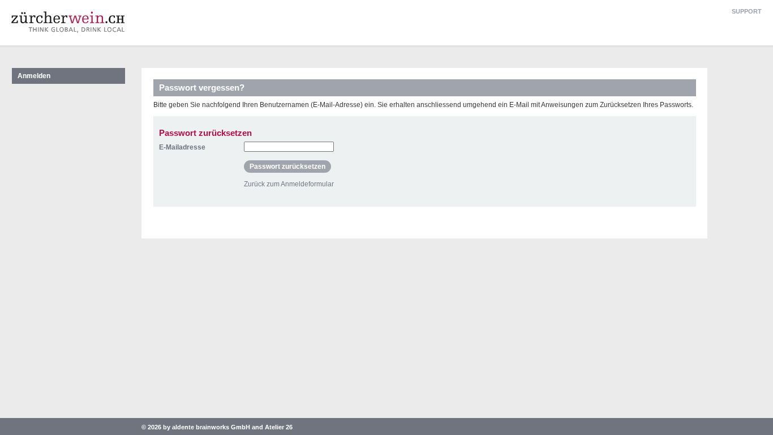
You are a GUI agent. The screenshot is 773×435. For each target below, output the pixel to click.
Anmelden (34, 76)
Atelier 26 (279, 427)
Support (747, 11)
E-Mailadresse (182, 147)
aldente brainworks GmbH (211, 427)
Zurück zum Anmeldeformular (289, 184)
